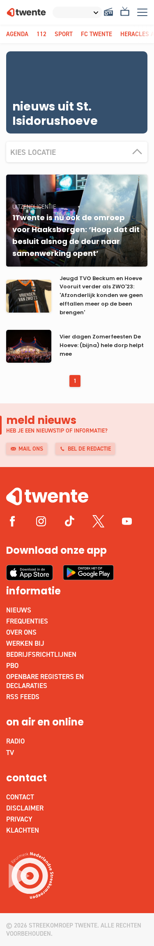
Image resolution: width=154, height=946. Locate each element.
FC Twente (96, 34)
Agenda (17, 34)
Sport (64, 34)
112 (41, 34)
